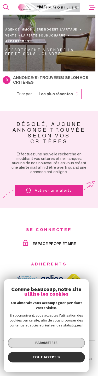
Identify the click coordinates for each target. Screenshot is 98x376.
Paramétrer (46, 342)
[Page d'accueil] (49, 7)
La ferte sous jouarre (43, 35)
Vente (10, 35)
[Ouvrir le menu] (92, 7)
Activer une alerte (53, 190)
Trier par (24, 94)
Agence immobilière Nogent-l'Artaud (41, 29)
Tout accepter (46, 357)
